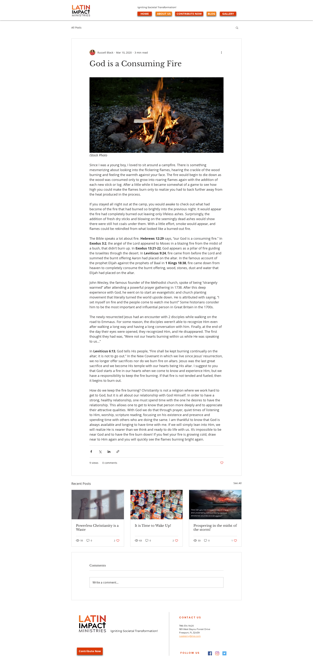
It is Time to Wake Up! (153, 526)
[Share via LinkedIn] (109, 451)
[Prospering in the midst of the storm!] (215, 504)
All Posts (76, 27)
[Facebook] (210, 653)
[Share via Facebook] (91, 451)
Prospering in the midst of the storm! (215, 528)
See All (237, 483)
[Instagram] (217, 653)
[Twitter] (224, 653)
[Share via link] (118, 451)
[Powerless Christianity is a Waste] (98, 504)
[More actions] (221, 52)
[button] (237, 27)
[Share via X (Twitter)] (100, 451)
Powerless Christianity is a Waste (97, 528)
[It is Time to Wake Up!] (156, 504)
